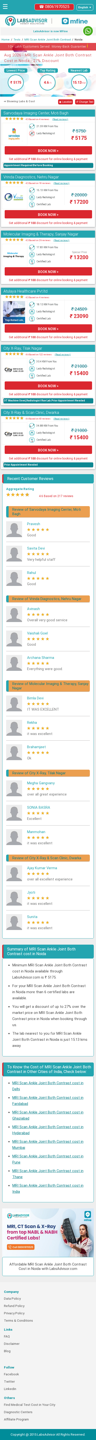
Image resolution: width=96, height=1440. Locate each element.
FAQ (7, 1336)
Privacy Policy (14, 1313)
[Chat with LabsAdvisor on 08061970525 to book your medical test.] (88, 30)
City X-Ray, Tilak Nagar (22, 348)
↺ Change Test (84, 101)
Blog (7, 1351)
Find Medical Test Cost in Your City (29, 1405)
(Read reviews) (60, 119)
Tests (17, 39)
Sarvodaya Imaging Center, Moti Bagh (35, 113)
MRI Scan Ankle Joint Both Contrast (47, 39)
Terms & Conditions (18, 1320)
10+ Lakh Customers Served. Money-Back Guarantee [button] (48, 45)
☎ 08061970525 (54, 6)
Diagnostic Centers (18, 1412)
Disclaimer (11, 1344)
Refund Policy (14, 1306)
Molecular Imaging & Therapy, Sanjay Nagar (40, 234)
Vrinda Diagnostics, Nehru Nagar (31, 177)
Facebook (11, 1374)
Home (5, 39)
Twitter (9, 1381)
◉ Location (65, 101)
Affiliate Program (16, 1419)
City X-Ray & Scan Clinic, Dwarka (31, 412)
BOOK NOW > (48, 151)
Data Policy (12, 1298)
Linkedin (10, 1389)
